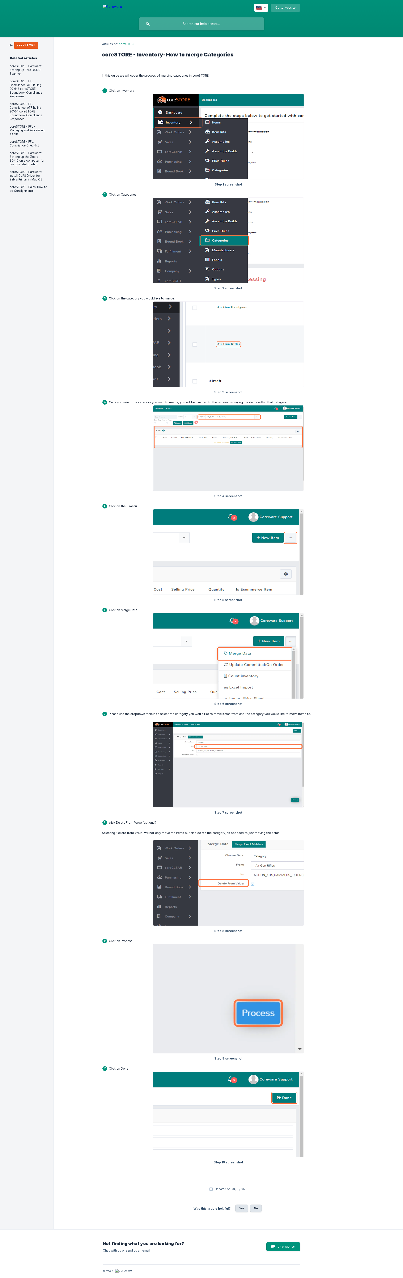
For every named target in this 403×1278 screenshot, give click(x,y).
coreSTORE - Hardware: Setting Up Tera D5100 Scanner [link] (26, 69)
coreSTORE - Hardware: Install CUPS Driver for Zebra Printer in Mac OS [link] (26, 175)
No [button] (256, 1208)
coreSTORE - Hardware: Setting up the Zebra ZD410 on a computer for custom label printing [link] (27, 158)
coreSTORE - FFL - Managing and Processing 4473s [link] (27, 130)
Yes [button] (241, 1208)
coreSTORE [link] (127, 44)
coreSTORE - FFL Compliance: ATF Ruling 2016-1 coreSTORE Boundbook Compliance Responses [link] (26, 111)
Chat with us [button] (286, 1246)
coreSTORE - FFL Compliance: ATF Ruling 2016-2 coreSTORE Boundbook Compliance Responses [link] (26, 89)
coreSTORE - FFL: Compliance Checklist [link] (24, 143)
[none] (112, 7)
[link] (24, 45)
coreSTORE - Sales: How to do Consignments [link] (28, 188)
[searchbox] (201, 23)
